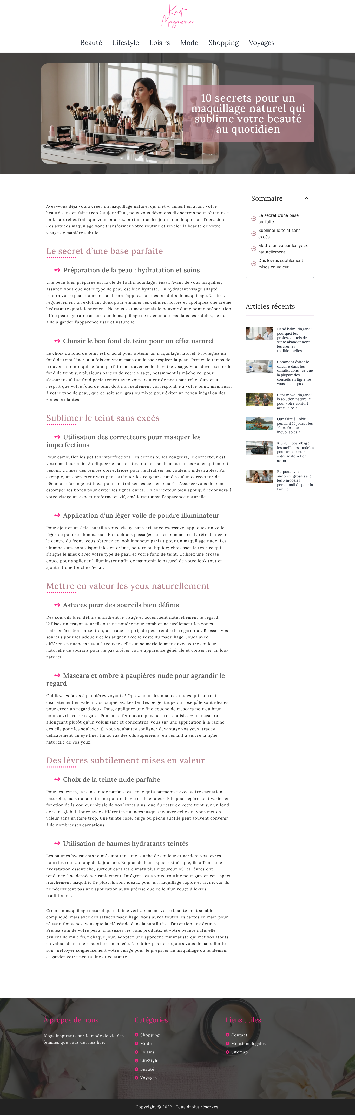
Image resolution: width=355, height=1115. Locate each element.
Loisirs (159, 42)
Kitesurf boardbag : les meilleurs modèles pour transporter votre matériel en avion (295, 452)
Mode (189, 42)
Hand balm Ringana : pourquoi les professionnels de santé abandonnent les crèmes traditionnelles (294, 340)
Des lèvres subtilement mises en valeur (280, 263)
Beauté (91, 42)
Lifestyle (126, 42)
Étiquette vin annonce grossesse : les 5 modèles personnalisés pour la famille (295, 480)
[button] (306, 198)
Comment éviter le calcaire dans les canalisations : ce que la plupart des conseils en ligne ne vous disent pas (295, 373)
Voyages (261, 42)
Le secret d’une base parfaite (278, 218)
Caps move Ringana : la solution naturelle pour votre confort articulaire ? (294, 401)
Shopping (224, 42)
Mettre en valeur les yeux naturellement (283, 248)
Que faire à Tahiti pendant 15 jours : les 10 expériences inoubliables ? (295, 425)
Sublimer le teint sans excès (279, 233)
